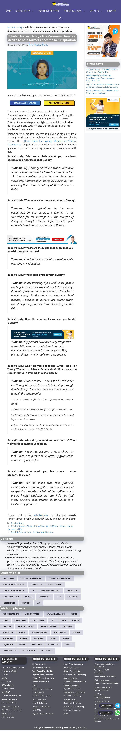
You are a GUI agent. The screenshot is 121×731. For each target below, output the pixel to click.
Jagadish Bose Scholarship (43, 713)
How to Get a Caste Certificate (106, 708)
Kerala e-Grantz (7, 688)
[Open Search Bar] (60, 18)
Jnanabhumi (6, 681)
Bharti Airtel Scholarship (73, 664)
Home (8, 11)
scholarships (41, 515)
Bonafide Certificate (9, 699)
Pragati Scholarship (71, 685)
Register (111, 11)
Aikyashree (6, 713)
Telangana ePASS (8, 671)
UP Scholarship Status (41, 667)
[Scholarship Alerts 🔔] (60, 3)
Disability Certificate (71, 667)
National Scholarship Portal (12, 667)
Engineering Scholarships (42, 688)
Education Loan (73, 11)
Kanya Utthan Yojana (72, 710)
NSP (96, 704)
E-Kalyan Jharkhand (9, 703)
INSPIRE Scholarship (40, 681)
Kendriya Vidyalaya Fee (41, 696)
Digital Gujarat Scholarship (43, 674)
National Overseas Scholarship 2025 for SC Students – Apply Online (102, 70)
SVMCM (4, 674)
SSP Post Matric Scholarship (74, 674)
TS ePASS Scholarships (72, 696)
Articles (94, 11)
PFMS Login (99, 694)
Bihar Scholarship (39, 703)
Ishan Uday (37, 710)
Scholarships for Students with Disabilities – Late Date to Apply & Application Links (100, 78)
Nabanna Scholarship (41, 706)
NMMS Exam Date (101, 690)
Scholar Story (14, 27)
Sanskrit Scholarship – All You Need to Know (32, 532)
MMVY (66, 713)
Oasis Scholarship (70, 678)
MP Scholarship (7, 717)
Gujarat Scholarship (71, 671)
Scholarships (22, 11)
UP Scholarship (7, 685)
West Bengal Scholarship (42, 671)
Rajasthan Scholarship (103, 687)
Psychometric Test (48, 11)
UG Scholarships (39, 699)
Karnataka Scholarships (11, 695)
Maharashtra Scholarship (73, 706)
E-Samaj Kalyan (69, 699)
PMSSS (97, 711)
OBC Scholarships (101, 680)
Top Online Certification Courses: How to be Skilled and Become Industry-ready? (102, 85)
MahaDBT (5, 692)
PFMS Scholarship (101, 715)
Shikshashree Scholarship (74, 692)
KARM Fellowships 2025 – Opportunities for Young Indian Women (102, 91)
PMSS (34, 685)
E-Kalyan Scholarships (10, 706)
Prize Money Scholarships (12, 710)
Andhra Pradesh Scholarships (106, 683)
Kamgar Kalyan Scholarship (74, 681)
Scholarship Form (101, 701)
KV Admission (38, 692)
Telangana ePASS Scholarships (101, 671)
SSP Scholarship (39, 664)
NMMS (4, 678)
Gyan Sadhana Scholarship (105, 676)
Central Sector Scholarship (43, 678)
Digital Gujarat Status (72, 688)
